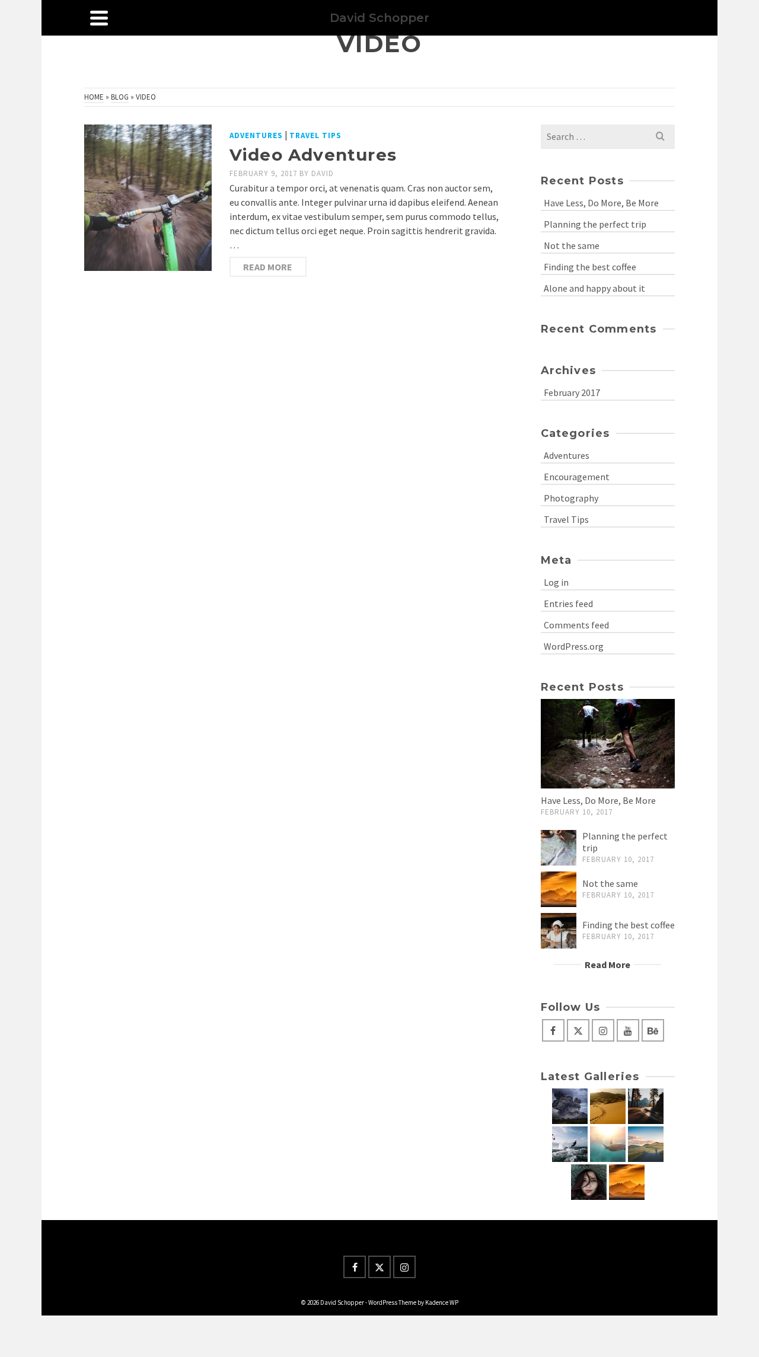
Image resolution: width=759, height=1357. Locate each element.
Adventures (256, 135)
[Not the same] (558, 889)
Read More (267, 267)
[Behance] (653, 1030)
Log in (556, 582)
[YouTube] (628, 1030)
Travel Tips (315, 135)
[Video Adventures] (148, 197)
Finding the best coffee (590, 267)
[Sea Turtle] (608, 1144)
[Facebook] (553, 1030)
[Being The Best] (570, 1144)
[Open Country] (627, 1182)
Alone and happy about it (594, 288)
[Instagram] (603, 1030)
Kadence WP (441, 1302)
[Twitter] (578, 1030)
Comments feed (576, 625)
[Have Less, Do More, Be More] (608, 743)
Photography (571, 498)
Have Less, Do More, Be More (601, 203)
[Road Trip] (646, 1106)
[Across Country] (646, 1144)
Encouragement (577, 477)
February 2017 (572, 392)
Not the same (571, 245)
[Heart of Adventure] (608, 1106)
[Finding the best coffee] (558, 931)
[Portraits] (589, 1182)
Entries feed (568, 603)
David (322, 173)
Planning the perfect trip (595, 224)
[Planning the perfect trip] (558, 848)
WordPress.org (574, 646)
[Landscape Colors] (570, 1106)
